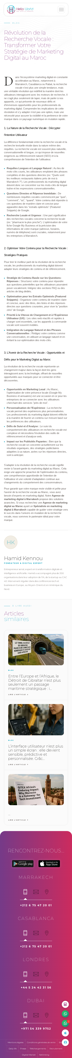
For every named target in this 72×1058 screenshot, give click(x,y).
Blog (61, 1042)
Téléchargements (38, 1048)
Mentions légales (15, 1042)
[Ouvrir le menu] (61, 9)
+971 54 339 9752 (36, 1028)
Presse (23, 1048)
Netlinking (44, 1054)
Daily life (13, 1048)
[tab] (25, 893)
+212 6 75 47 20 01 (36, 905)
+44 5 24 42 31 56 (36, 987)
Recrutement (56, 1048)
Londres (36, 959)
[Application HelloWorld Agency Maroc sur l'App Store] (65, 1032)
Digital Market (29, 1054)
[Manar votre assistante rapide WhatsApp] (65, 1013)
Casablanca (36, 918)
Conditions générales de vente (41, 1042)
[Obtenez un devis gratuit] (65, 1004)
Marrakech (36, 877)
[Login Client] (65, 1042)
